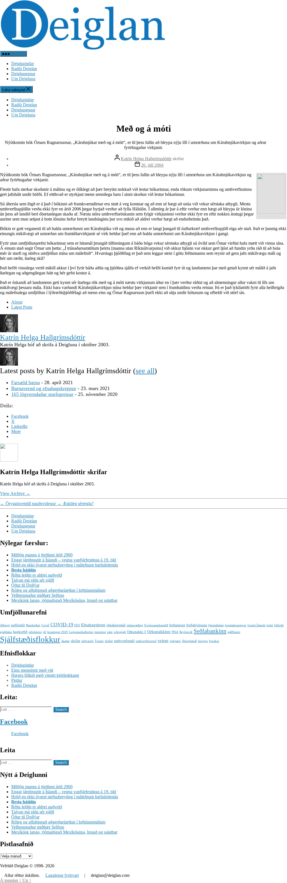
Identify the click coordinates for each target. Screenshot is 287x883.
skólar (75, 641)
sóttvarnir (87, 641)
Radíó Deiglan (24, 68)
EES (77, 625)
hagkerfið (20, 632)
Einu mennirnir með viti (32, 670)
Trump (99, 641)
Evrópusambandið (156, 625)
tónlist (109, 641)
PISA (175, 632)
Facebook (14, 721)
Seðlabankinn (210, 631)
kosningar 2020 (57, 632)
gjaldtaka (6, 632)
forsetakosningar (235, 625)
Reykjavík (186, 632)
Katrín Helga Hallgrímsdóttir (146, 158)
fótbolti (279, 625)
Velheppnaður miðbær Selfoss (37, 595)
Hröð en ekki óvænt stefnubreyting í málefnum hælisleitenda (64, 565)
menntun (100, 632)
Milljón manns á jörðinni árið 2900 (42, 554)
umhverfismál (124, 641)
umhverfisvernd (146, 641)
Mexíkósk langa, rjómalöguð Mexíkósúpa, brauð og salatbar (64, 600)
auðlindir (18, 625)
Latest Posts (21, 307)
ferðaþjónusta (196, 625)
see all (145, 371)
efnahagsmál (116, 625)
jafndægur (35, 632)
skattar (65, 641)
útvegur (203, 641)
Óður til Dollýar (25, 585)
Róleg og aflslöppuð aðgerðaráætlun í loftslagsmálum (58, 590)
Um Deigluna (23, 78)
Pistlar (16, 680)
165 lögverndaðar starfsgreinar (42, 394)
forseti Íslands (256, 625)
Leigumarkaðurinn (81, 632)
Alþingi (5, 625)
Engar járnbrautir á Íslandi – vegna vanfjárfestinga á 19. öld (63, 560)
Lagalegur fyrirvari (62, 875)
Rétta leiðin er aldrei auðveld (36, 575)
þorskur (214, 641)
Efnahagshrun (93, 624)
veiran (163, 640)
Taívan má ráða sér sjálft (32, 580)
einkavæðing (135, 625)
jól (44, 632)
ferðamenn (177, 625)
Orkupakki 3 (136, 632)
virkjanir (175, 641)
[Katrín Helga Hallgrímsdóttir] (9, 330)
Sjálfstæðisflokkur (30, 639)
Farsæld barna (25, 382)
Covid (45, 625)
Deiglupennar (23, 73)
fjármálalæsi (216, 625)
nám (110, 632)
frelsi (270, 625)
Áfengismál (189, 641)
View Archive (15, 493)
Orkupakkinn (158, 631)
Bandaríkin (33, 625)
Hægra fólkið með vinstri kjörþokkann (45, 675)
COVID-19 (61, 624)
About (16, 302)
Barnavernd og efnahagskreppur (43, 388)
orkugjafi (120, 632)
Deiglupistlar (22, 63)
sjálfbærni (234, 632)
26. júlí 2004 (152, 165)
